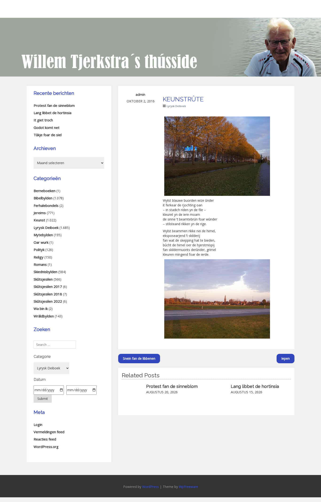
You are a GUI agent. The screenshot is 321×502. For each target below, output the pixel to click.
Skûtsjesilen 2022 (48, 301)
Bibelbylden (43, 198)
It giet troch (43, 120)
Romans (40, 264)
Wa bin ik (41, 308)
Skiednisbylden (45, 271)
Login (38, 424)
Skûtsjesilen (43, 279)
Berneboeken (44, 190)
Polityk (39, 249)
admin (140, 95)
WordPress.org (46, 446)
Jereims (40, 212)
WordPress (150, 486)
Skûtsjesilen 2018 (48, 294)
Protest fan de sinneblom (172, 386)
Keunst (39, 220)
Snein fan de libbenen (139, 358)
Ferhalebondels (46, 205)
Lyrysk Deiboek (176, 106)
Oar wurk (41, 242)
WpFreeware (188, 486)
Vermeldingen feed (49, 431)
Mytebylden (43, 234)
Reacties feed (45, 439)
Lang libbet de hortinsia (255, 386)
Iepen (285, 358)
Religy (38, 257)
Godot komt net (46, 127)
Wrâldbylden (44, 316)
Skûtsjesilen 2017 (48, 286)
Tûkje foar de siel (48, 134)
